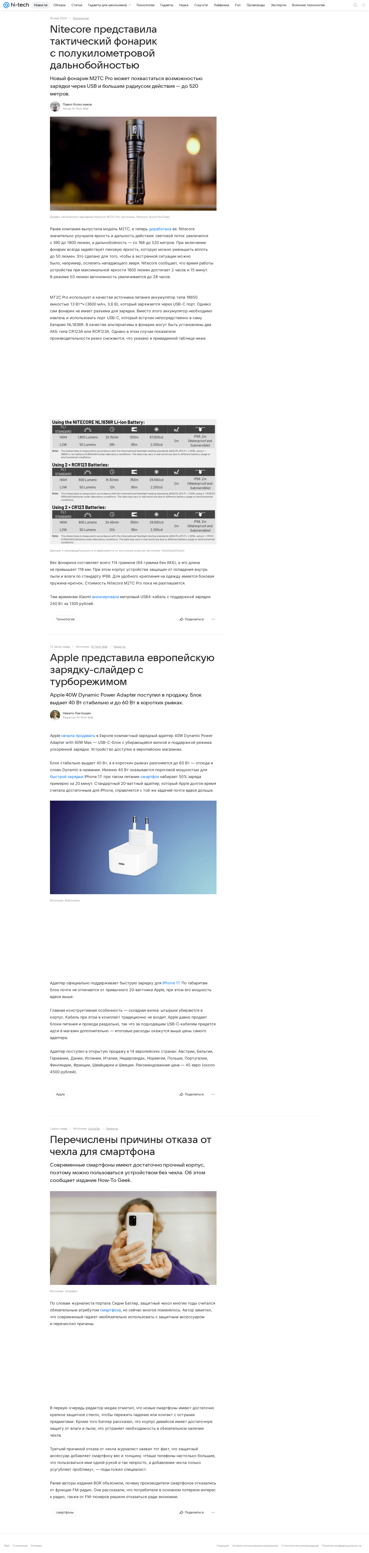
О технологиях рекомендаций (300, 1545)
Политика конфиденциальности (341, 1545)
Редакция (223, 1545)
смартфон (150, 776)
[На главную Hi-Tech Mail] (19, 5)
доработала (160, 229)
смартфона (110, 1310)
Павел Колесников (77, 104)
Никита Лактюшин (77, 713)
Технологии (81, 18)
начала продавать (78, 735)
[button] (133, 164)
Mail (6, 1545)
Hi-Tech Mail (99, 646)
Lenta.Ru (94, 1128)
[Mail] (6, 5)
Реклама (36, 1545)
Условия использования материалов (255, 1545)
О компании (20, 1545)
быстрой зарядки (66, 776)
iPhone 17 (171, 983)
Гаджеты (119, 646)
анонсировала (105, 596)
